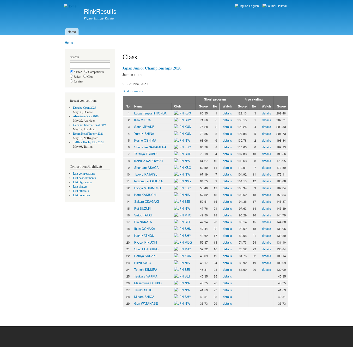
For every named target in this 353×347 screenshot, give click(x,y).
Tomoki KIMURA (145, 269)
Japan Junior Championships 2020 (152, 68)
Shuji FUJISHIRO (146, 249)
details (227, 113)
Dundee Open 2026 (84, 108)
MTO (188, 215)
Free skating (253, 99)
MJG (188, 249)
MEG (188, 242)
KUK (188, 255)
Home (72, 31)
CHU (188, 153)
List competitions (84, 173)
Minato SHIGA (144, 296)
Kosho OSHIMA (145, 140)
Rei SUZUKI (142, 208)
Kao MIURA (142, 120)
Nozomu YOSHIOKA (148, 181)
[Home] (70, 6)
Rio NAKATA (143, 222)
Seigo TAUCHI (144, 215)
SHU (188, 228)
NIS (187, 194)
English (253, 6)
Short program (215, 99)
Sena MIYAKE (144, 126)
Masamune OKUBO (148, 283)
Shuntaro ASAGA (146, 167)
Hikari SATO (142, 262)
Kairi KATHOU (144, 235)
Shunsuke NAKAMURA (150, 147)
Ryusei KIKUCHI (145, 242)
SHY (188, 120)
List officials (81, 191)
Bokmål (281, 6)
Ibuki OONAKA (144, 228)
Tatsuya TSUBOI (146, 153)
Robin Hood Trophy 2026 (88, 134)
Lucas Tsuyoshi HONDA (150, 113)
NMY (188, 181)
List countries (81, 195)
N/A (187, 140)
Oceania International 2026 (89, 125)
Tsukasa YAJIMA (146, 276)
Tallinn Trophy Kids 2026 (88, 142)
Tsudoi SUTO (143, 290)
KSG (188, 113)
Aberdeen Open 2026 (85, 116)
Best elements (132, 90)
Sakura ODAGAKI (146, 201)
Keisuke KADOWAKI (148, 160)
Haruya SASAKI (145, 255)
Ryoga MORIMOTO (147, 188)
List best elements (84, 178)
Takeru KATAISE (146, 174)
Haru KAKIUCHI (145, 194)
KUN (188, 126)
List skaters (80, 186)
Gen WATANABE (146, 303)
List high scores (82, 182)
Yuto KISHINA (144, 133)
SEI (187, 201)
